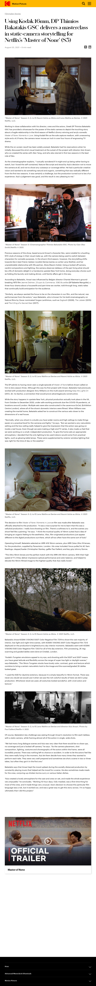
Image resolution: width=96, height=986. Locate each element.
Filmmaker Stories (13, 13)
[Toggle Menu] (88, 3)
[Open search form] (82, 3)
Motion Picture (19, 3)
